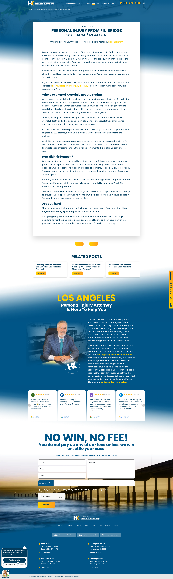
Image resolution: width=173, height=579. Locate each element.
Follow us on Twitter (112, 535)
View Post (41, 273)
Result (88, 3)
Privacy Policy (101, 489)
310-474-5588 (47, 552)
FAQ (98, 3)
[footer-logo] (86, 518)
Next (93, 244)
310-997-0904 (95, 552)
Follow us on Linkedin (90, 535)
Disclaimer (85, 489)
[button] (143, 405)
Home (30, 9)
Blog (93, 3)
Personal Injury (115, 42)
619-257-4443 (95, 567)
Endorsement (105, 3)
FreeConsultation (171, 289)
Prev (79, 244)
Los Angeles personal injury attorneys (115, 354)
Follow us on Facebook (66, 535)
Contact (115, 3)
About (81, 3)
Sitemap (76, 576)
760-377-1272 (46, 567)
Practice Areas (70, 3)
